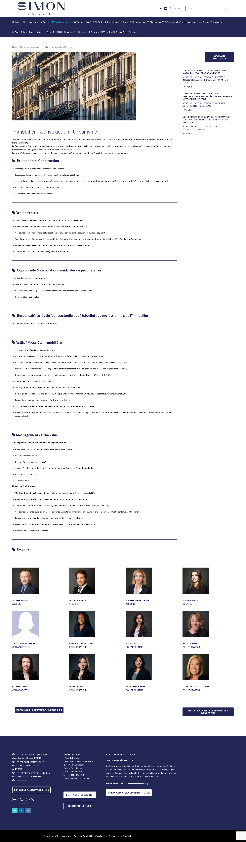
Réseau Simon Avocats (126, 32)
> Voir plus (187, 86)
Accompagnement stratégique (195, 22)
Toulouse (95, 32)
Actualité (127, 22)
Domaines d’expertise (63, 22)
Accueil (18, 22)
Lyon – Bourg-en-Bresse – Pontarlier (39, 32)
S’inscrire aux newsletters (31, 790)
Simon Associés (32, 22)
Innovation (217, 22)
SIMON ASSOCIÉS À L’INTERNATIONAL (129, 792)
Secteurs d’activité (85, 22)
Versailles (107, 32)
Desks (100, 22)
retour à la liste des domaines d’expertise (208, 712)
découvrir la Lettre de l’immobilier (39, 710)
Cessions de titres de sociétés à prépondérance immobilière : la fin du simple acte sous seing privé (207, 96)
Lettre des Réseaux (26, 754)
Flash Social (23, 780)
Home (14, 47)
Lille (61, 32)
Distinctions (155, 22)
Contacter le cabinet (80, 795)
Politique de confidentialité (121, 836)
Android (36, 758)
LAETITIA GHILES (20, 686)
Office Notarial (171, 22)
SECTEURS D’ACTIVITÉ (219, 57)
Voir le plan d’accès (74, 765)
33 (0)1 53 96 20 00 (76, 771)
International (113, 22)
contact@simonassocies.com (76, 778)
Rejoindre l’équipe (80, 806)
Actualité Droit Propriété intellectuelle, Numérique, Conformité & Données (205, 80)
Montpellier (72, 32)
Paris (17, 32)
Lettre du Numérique (27, 773)
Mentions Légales (99, 836)
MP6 (88, 836)
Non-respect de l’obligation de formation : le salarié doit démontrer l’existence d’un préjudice (207, 120)
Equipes (46, 22)
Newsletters (140, 22)
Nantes (84, 32)
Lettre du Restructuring (30, 762)
